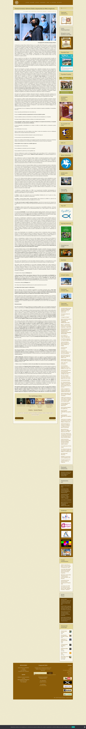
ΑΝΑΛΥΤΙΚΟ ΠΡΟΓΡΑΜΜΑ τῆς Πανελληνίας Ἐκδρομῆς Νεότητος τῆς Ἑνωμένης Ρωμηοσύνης (66, 571)
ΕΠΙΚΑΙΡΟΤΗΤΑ (39, 11)
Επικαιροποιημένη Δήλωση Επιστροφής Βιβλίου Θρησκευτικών (65, 404)
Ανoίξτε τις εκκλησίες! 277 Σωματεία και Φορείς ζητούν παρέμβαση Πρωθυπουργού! (65, 390)
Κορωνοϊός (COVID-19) (64, 190)
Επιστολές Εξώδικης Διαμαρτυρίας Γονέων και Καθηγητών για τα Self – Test (66, 367)
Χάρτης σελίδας (69, 672)
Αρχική (71, 667)
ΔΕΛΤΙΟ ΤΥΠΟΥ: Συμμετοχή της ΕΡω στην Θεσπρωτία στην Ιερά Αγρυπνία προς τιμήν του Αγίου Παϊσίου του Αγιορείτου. (66, 608)
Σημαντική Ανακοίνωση (64, 13)
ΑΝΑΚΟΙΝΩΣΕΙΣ (43, 2)
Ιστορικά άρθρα (65, 275)
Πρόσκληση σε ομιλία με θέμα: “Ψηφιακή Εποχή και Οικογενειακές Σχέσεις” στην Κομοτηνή (66, 576)
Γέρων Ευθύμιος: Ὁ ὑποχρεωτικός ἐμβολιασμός (65, 336)
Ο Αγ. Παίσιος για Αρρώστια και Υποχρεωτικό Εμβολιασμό (66, 340)
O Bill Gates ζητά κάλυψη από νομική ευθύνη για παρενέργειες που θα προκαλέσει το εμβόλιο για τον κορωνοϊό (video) (66, 399)
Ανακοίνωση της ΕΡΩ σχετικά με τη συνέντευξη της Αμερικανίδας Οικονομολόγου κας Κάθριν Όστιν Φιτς (66, 372)
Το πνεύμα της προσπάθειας (67, 670)
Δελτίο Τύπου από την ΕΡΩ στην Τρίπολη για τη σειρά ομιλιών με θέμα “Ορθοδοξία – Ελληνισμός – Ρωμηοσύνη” (66, 588)
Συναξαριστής (70, 671)
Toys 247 (63, 205)
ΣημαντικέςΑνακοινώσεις (64, 304)
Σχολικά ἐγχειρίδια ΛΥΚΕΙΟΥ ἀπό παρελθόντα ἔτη (66, 408)
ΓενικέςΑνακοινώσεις (64, 560)
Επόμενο (52, 418)
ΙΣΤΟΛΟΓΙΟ (37, 2)
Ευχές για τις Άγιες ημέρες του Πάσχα (66, 486)
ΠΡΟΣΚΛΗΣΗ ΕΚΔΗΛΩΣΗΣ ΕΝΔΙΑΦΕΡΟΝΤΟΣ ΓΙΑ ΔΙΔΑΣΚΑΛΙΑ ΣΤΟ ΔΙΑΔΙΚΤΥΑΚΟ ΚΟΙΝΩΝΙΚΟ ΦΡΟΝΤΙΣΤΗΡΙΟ (66, 331)
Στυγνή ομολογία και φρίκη (65, 380)
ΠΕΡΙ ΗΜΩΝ (32, 2)
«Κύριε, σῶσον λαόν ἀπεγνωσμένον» (64, 363)
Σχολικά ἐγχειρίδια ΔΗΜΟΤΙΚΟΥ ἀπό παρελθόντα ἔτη (66, 416)
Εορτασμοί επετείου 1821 (64, 290)
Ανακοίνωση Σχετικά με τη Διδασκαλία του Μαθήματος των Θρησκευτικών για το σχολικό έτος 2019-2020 (65, 425)
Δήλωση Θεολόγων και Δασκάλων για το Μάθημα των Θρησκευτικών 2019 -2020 (66, 430)
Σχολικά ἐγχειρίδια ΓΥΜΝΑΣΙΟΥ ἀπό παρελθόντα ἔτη (66, 411)
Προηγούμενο (20, 418)
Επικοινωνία (70, 673)
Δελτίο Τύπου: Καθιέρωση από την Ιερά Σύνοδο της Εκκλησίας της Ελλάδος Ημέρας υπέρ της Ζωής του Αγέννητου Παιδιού (66, 435)
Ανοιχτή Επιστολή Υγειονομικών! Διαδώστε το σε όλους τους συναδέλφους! (66, 352)
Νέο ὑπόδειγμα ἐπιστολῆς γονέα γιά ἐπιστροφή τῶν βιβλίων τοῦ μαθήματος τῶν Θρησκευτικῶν (66, 450)
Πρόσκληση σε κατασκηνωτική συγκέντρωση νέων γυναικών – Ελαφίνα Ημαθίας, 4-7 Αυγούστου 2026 (66, 474)
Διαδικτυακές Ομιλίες (64, 173)
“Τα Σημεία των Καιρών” (65, 317)
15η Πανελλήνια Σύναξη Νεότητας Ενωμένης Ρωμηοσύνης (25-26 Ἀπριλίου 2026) (66, 582)
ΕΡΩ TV (63, 143)
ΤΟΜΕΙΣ (48, 2)
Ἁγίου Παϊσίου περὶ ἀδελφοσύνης (64, 454)
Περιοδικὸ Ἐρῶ (65, 52)
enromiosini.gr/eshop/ (43, 685)
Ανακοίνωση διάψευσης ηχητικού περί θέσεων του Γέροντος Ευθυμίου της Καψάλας (65, 344)
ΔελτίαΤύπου (62, 595)
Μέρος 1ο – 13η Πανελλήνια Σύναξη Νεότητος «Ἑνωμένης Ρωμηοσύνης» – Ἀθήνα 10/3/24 (66, 325)
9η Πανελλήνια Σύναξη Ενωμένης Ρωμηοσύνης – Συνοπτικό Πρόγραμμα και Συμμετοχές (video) (65, 490)
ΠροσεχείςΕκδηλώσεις (64, 468)
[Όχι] (84, 727)
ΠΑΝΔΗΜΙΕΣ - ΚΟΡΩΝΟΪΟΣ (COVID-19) (49, 11)
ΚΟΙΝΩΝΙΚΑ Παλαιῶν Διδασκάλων (64, 99)
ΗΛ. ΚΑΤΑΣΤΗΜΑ (53, 2)
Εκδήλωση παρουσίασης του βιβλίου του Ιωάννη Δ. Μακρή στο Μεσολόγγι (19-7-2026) (66, 566)
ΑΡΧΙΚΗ (27, 2)
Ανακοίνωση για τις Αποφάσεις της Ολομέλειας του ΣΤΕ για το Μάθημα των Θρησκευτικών (66, 420)
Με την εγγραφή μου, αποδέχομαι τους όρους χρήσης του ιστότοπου (45, 674)
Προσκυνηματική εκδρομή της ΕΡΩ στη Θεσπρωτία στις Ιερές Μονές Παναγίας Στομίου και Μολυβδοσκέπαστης (66, 619)
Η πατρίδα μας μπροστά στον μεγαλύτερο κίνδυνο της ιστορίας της (65, 461)
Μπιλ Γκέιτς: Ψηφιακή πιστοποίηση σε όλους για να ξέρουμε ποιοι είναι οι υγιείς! (65, 377)
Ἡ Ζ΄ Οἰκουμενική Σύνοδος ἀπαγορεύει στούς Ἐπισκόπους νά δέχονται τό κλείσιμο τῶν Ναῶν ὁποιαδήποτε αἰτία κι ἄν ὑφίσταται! (66, 384)
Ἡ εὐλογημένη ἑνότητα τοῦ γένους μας (65, 315)
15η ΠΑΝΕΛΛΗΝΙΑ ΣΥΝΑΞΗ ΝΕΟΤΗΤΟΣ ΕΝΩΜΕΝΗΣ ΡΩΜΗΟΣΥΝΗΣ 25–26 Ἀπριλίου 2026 (66, 310)
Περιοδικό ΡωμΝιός (66, 74)
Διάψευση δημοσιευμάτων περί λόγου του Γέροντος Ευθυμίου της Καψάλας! (66, 394)
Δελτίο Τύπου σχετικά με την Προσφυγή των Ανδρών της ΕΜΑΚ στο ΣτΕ (65, 356)
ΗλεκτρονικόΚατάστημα (64, 626)
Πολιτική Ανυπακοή (35, 414)
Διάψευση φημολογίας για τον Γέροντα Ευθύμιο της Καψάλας (66, 360)
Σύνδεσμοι (63, 510)
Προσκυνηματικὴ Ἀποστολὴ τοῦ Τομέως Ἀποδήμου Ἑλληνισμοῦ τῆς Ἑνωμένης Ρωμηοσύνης (65, 613)
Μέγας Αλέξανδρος (66, 155)
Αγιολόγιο (63, 260)
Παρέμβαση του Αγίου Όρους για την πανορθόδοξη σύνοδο (65, 457)
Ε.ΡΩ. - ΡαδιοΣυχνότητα (65, 29)
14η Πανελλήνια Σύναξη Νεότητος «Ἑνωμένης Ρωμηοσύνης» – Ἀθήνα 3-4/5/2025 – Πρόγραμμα (65, 496)
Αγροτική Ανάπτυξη (66, 223)
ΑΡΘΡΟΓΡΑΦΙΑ (34, 11)
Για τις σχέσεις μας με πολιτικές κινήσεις (66, 447)
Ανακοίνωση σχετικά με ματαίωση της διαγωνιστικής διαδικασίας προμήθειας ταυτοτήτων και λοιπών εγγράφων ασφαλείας (65, 441)
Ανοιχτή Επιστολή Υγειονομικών (64, 348)
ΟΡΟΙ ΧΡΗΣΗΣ (59, 2)
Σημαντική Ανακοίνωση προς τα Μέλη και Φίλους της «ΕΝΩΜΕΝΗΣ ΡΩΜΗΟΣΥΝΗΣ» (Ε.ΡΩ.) (66, 321)
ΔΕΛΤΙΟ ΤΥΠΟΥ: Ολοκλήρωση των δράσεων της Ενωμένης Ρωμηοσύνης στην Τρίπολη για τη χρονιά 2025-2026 (66, 602)
